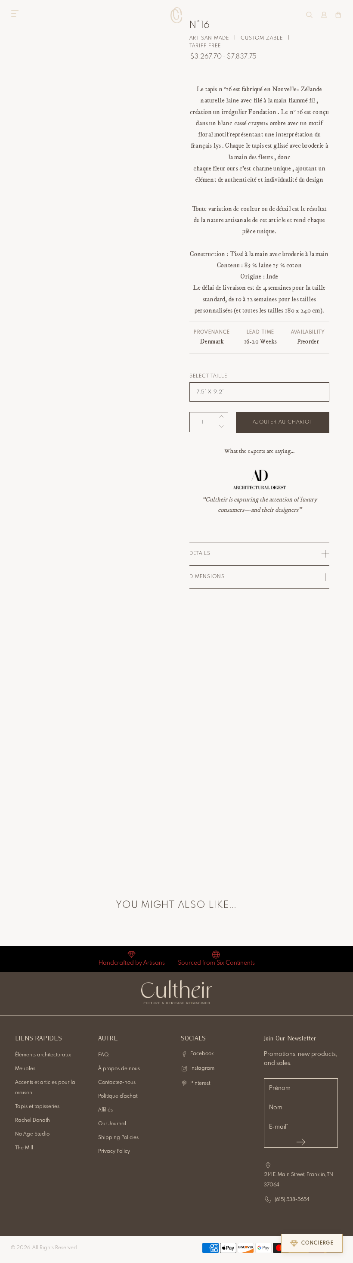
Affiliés (105, 1110)
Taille (219, 376)
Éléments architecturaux (43, 1055)
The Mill (24, 1148)
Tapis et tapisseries (37, 1106)
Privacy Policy (114, 1151)
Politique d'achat (117, 1096)
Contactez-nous (117, 1082)
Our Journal (112, 1124)
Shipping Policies (118, 1137)
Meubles (25, 1068)
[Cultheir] (177, 15)
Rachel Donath (32, 1120)
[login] (324, 15)
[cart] (338, 15)
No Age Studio (32, 1134)
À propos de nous (119, 1068)
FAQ (103, 1055)
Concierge (317, 1243)
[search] (309, 15)
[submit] (301, 1142)
